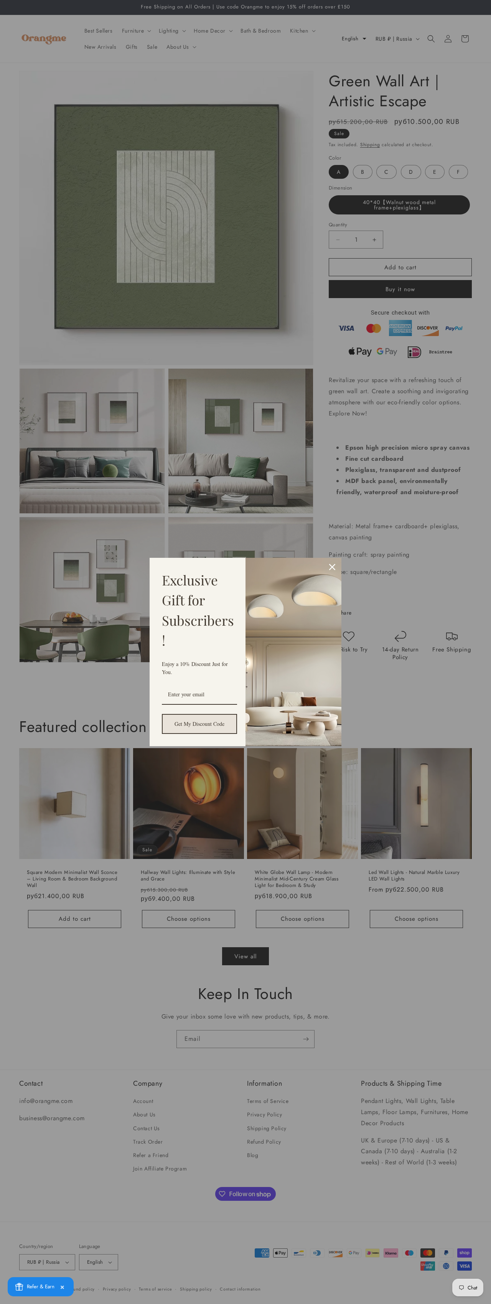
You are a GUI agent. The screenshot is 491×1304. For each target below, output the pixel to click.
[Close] (332, 567)
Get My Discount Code (199, 723)
